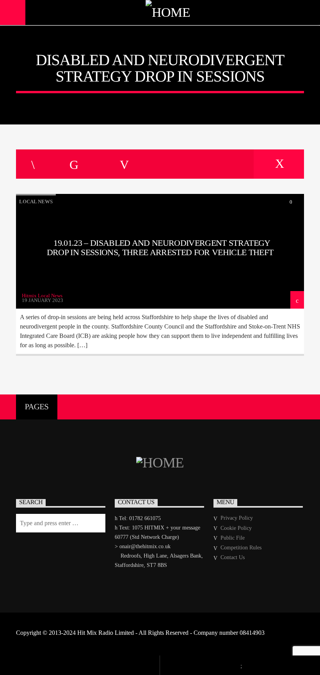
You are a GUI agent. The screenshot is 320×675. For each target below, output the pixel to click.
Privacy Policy (236, 518)
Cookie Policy (236, 528)
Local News (36, 201)
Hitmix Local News (42, 295)
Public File (232, 538)
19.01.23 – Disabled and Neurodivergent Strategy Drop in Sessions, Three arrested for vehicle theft (160, 247)
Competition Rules (240, 548)
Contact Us (232, 557)
